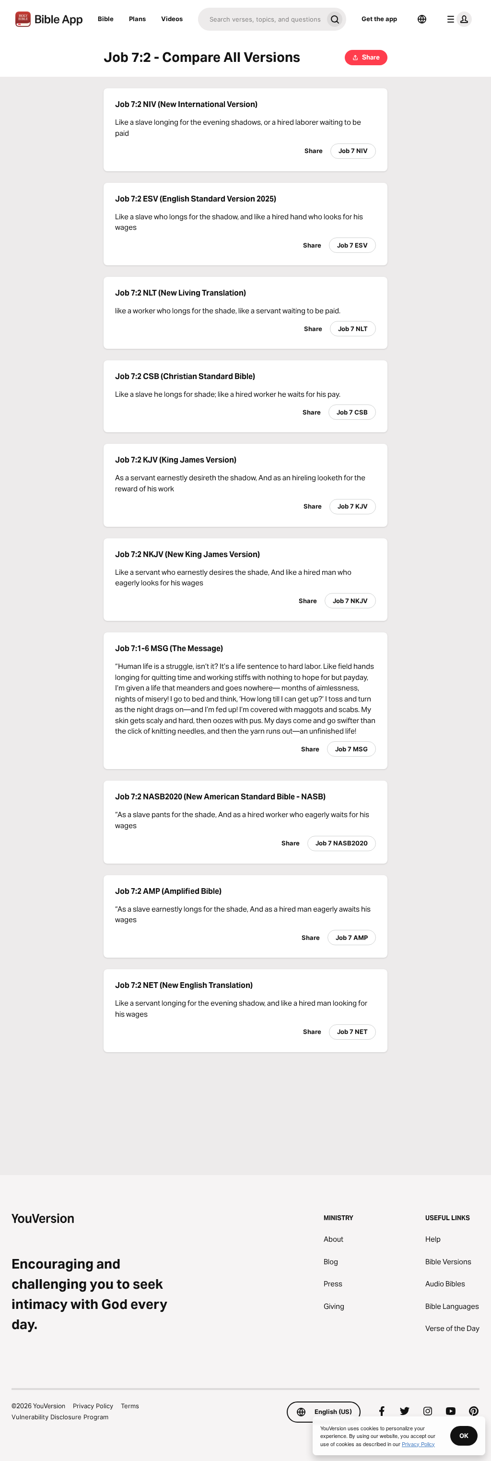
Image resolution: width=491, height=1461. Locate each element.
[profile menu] (457, 19)
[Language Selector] (422, 19)
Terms (130, 1406)
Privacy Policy (93, 1406)
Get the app (379, 19)
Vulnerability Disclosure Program (60, 1417)
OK (463, 1435)
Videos (172, 19)
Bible (106, 19)
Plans (137, 19)
